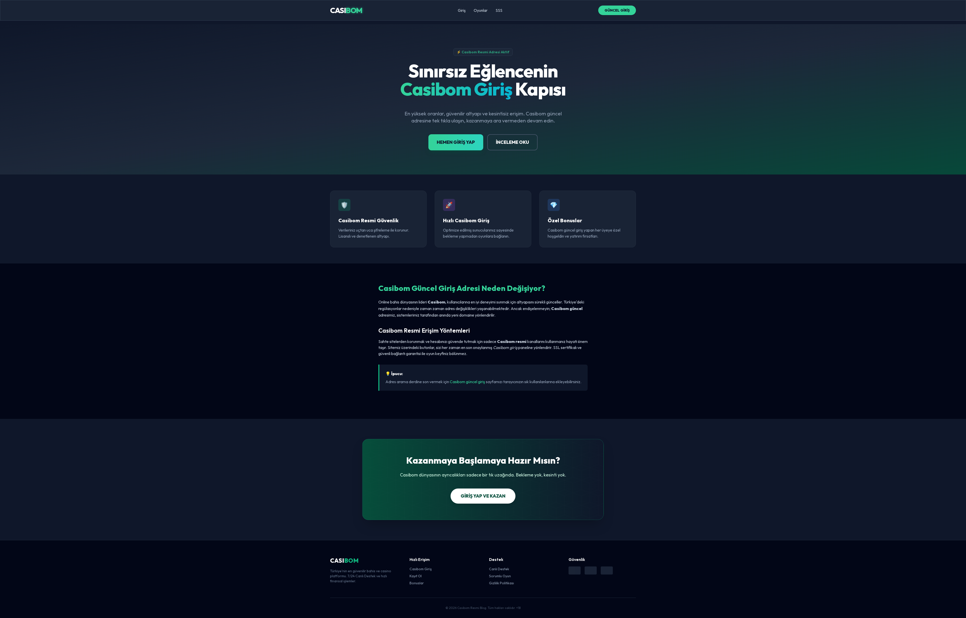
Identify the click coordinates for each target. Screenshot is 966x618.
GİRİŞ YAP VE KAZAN (483, 496)
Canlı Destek (499, 569)
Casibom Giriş (421, 569)
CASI (346, 10)
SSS (499, 10)
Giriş (462, 10)
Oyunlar (481, 10)
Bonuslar (417, 583)
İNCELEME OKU (512, 142)
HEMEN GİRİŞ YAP (456, 142)
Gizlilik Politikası (501, 583)
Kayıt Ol (416, 576)
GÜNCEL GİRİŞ (617, 10)
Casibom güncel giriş (467, 381)
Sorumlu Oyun (500, 576)
